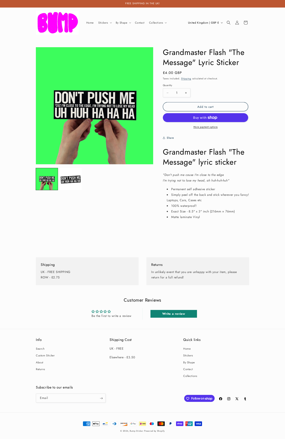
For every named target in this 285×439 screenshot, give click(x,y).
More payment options (205, 127)
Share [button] (170, 138)
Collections (190, 376)
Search (40, 349)
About (39, 362)
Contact (188, 369)
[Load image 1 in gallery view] (47, 179)
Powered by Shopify (154, 430)
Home (187, 349)
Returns (40, 369)
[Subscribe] (101, 398)
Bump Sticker (136, 430)
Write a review (173, 313)
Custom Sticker (45, 355)
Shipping (186, 78)
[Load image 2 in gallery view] (71, 179)
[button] (104, 23)
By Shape (189, 362)
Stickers (188, 355)
